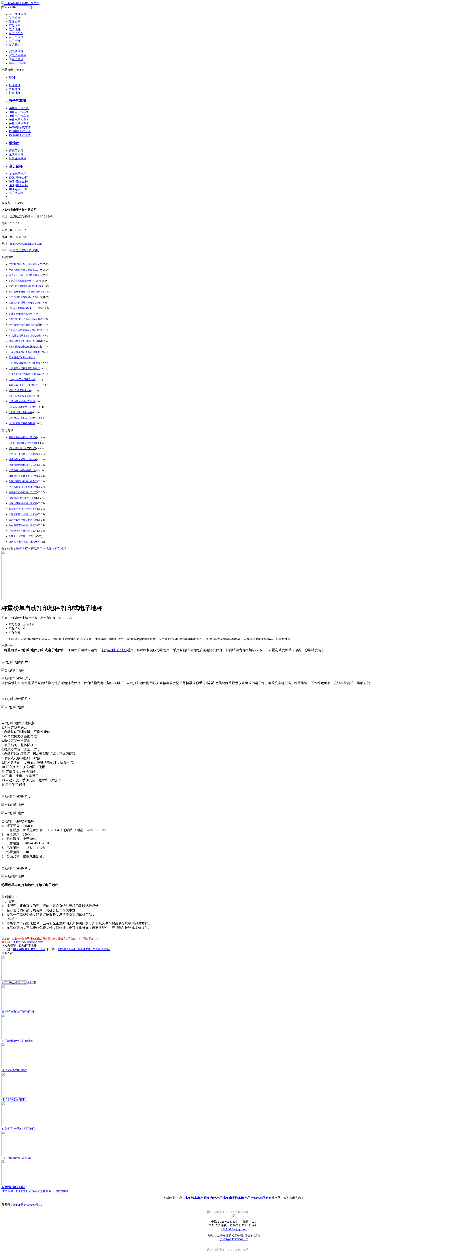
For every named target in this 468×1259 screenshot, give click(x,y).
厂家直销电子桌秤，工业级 (23, 514)
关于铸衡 (14, 17)
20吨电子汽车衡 (19, 108)
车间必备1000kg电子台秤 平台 (25, 385)
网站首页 (7, 1191)
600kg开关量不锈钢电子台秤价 (25, 308)
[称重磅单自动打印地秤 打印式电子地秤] (26, 599)
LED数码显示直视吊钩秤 (22, 423)
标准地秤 (14, 85)
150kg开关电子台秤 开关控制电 (25, 346)
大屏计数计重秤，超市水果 (23, 519)
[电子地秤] (16, 51)
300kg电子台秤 (18, 181)
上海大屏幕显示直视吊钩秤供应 (25, 352)
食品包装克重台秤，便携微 (23, 525)
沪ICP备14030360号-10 (27, 1204)
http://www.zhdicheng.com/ (26, 243)
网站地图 (62, 1191)
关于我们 (21, 1191)
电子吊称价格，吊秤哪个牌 (23, 486)
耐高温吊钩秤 (17, 158)
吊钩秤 (14, 143)
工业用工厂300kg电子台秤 (23, 417)
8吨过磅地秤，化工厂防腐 (22, 448)
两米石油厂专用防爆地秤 (22, 357)
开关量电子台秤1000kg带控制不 (26, 291)
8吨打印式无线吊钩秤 (20, 390)
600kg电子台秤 (18, 185)
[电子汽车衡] (17, 63)
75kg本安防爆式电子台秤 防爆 (25, 363)
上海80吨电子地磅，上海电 (23, 541)
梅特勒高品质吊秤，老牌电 (23, 492)
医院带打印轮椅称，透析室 (23, 437)
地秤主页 (22, 548)
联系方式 (48, 1191)
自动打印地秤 (117, 650)
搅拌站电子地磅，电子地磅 (23, 454)
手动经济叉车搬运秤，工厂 (23, 530)
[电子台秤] (16, 59)
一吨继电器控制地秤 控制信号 (24, 324)
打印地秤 (14, 92)
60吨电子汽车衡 (19, 119)
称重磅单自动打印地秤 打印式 (24, 341)
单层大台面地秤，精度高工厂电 (25, 269)
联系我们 (14, 44)
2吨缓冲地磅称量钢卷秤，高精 (25, 280)
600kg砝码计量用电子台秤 (23, 407)
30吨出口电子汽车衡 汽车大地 (24, 319)
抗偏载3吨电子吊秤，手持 (22, 497)
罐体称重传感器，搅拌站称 (23, 459)
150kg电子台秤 (18, 177)
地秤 (12, 77)
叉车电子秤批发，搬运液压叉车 (25, 264)
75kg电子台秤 (17, 173)
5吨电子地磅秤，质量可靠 (22, 443)
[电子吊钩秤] (17, 55)
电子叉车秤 (16, 192)
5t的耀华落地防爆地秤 (20, 412)
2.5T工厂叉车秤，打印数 (22, 536)
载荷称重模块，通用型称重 (23, 508)
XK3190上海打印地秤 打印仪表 (25, 286)
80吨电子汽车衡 (19, 123)
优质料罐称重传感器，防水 (23, 465)
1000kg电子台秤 (19, 189)
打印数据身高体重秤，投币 (23, 475)
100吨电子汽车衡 (20, 127)
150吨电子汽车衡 (20, 135)
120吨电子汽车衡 (20, 131)
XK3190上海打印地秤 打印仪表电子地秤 (84, 949)
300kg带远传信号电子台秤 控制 (25, 330)
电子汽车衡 (16, 33)
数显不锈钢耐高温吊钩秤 (22, 313)
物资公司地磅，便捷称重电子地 (25, 275)
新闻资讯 (14, 21)
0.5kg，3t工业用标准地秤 (22, 379)
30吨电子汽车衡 (19, 112)
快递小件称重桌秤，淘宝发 (23, 503)
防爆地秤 (14, 89)
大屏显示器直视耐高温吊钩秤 (24, 368)
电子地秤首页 (17, 14)
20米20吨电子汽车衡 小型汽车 (25, 374)
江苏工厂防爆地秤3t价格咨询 (24, 302)
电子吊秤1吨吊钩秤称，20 (22, 470)
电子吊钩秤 (16, 37)
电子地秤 (14, 29)
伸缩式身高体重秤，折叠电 (23, 481)
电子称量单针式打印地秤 (22, 401)
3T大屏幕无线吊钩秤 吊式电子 (25, 335)
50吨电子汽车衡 (19, 115)
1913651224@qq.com (234, 1229)
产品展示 (14, 25)
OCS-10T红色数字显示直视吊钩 (25, 297)
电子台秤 (14, 40)
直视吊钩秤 (16, 150)
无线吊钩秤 (16, 154)
